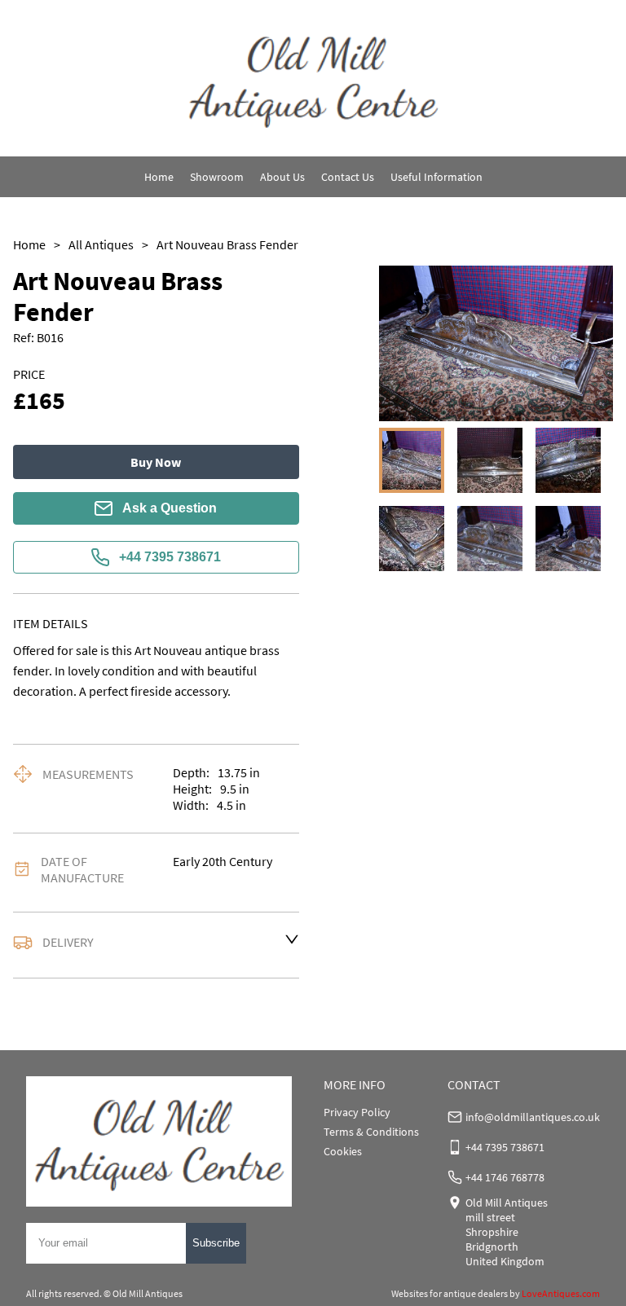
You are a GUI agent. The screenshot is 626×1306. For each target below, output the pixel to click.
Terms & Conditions (371, 1131)
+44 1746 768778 (504, 1177)
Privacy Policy (357, 1112)
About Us (282, 176)
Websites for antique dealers (449, 1293)
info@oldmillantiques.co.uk (532, 1117)
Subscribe (216, 1243)
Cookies (343, 1151)
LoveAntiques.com (561, 1293)
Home (159, 176)
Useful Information (436, 176)
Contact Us (347, 176)
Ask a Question (169, 508)
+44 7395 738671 (170, 557)
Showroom (217, 176)
